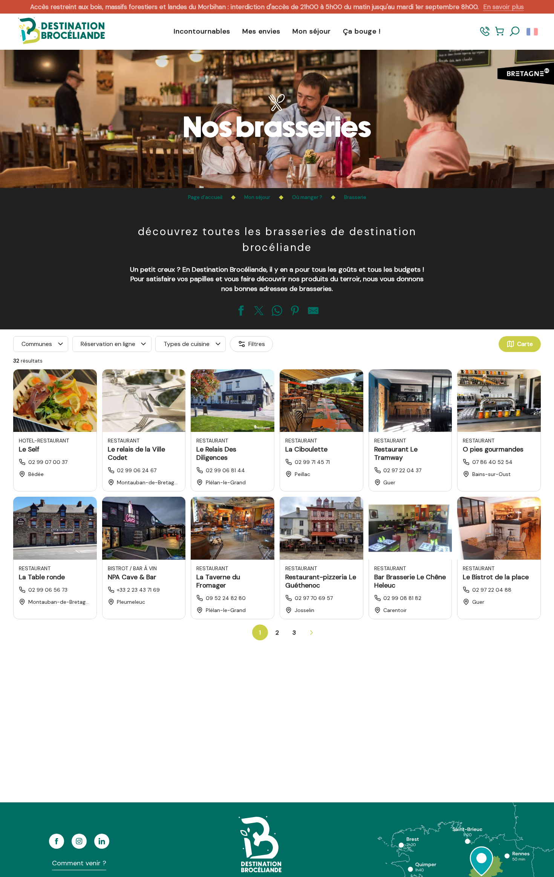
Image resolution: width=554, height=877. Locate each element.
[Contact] (484, 35)
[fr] (533, 31)
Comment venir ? (79, 863)
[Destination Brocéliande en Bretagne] (56, 31)
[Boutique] (499, 35)
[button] (515, 32)
